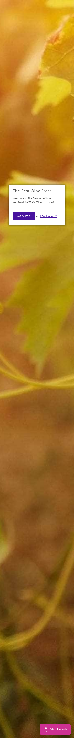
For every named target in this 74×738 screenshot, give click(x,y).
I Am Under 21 (48, 216)
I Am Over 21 (24, 216)
